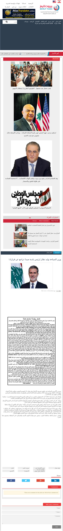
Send (56, 526)
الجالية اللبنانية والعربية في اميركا (44, 23)
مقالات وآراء (57, 23)
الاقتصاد (37, 21)
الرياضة (32, 21)
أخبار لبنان (58, 21)
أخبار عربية (51, 21)
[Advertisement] (31, 37)
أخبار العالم (44, 21)
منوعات (26, 21)
